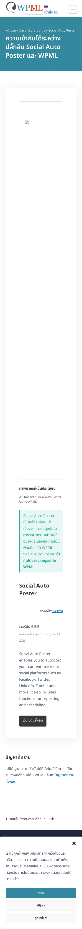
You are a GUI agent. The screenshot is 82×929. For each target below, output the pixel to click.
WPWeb (57, 611)
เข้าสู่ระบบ (51, 12)
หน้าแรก (10, 30)
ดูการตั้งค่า (41, 918)
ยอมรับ (41, 893)
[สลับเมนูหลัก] (73, 9)
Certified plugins (32, 30)
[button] (74, 843)
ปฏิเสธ (41, 905)
